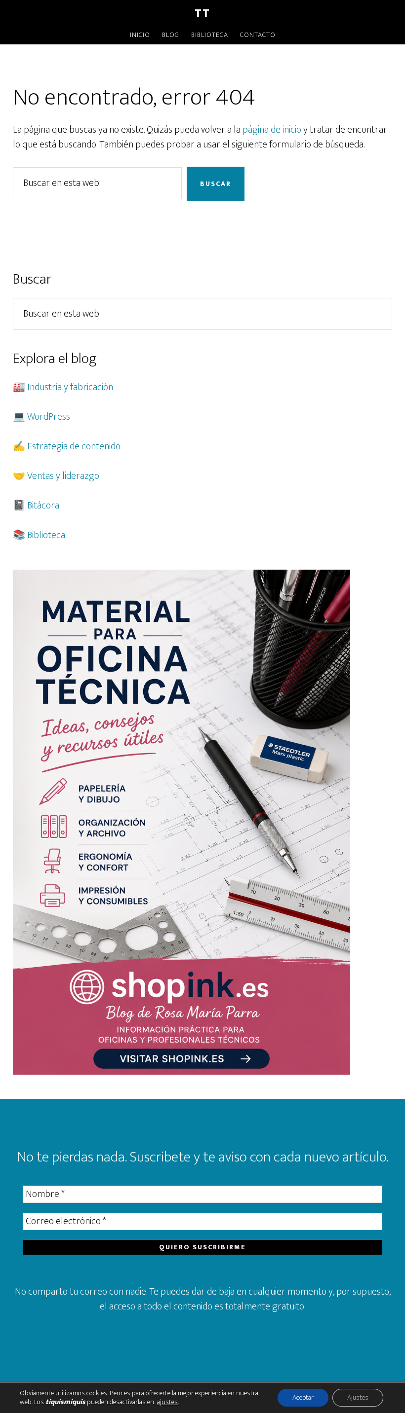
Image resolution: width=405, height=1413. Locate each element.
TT (202, 13)
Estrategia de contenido (74, 446)
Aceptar (303, 1397)
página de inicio (272, 129)
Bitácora (43, 505)
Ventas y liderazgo (63, 476)
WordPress (48, 416)
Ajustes (357, 1397)
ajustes (167, 1402)
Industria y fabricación (70, 387)
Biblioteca (46, 535)
